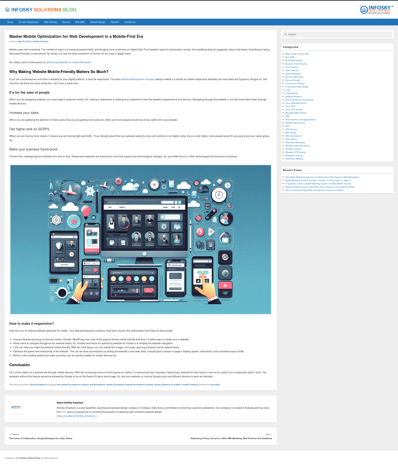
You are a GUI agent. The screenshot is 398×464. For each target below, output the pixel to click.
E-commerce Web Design (296, 86)
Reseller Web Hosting (295, 122)
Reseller (115, 21)
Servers (66, 21)
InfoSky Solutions (40, 41)
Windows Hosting (293, 148)
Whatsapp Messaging (295, 142)
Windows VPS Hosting (295, 152)
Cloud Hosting (291, 67)
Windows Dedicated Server (297, 145)
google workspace (293, 96)
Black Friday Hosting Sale (297, 53)
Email (287, 89)
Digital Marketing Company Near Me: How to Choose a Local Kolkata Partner (319, 186)
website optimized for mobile (167, 384)
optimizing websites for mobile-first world (68, 62)
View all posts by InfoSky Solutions (77, 416)
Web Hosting (50, 21)
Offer (287, 116)
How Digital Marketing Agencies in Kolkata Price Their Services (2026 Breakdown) (322, 177)
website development (115, 384)
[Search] (285, 34)
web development (97, 384)
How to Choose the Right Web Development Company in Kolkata (314, 190)
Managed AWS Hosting (295, 112)
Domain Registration (29, 21)
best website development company (73, 384)
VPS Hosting (291, 129)
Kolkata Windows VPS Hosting (299, 99)
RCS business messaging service (300, 119)
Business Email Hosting (296, 63)
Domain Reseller (292, 80)
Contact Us (130, 21)
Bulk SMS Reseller (293, 60)
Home (10, 21)
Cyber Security (292, 70)
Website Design (98, 21)
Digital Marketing (292, 73)
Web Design (290, 132)
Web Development (38, 384)
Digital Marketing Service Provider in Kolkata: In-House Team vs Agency (318, 180)
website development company (139, 384)
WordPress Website (294, 158)
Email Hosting (291, 93)
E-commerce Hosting (294, 83)
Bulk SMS (80, 21)
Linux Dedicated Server (295, 102)
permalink (215, 384)
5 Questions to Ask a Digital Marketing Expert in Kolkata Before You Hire (318, 183)
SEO (287, 125)
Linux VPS (290, 106)
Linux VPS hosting (293, 109)
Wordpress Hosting (293, 155)
